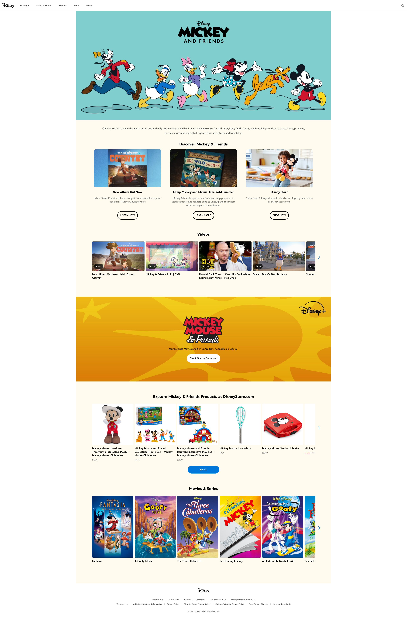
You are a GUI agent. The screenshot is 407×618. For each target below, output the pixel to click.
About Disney (157, 600)
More (89, 5)
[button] (403, 6)
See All (203, 469)
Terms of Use (122, 604)
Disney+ (24, 5)
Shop (76, 5)
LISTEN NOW (127, 215)
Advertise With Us (218, 600)
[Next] (319, 257)
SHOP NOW (279, 215)
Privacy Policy (173, 604)
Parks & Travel (44, 5)
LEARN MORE (203, 215)
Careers (187, 600)
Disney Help (174, 600)
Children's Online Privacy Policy (229, 604)
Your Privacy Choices (258, 604)
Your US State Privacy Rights (197, 604)
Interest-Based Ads (281, 604)
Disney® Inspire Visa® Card (243, 600)
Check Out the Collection (203, 358)
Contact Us (200, 600)
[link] (203, 333)
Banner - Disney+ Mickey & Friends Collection (203, 333)
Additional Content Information (147, 604)
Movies (63, 5)
